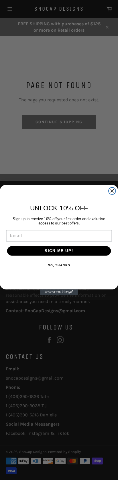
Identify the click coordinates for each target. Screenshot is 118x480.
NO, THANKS (59, 265)
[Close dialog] (112, 191)
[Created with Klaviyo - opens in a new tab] (59, 292)
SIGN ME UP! (59, 251)
